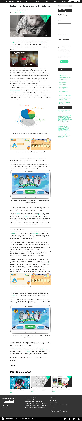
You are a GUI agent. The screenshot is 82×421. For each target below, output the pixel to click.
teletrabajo (60, 135)
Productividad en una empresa (64, 130)
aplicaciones (60, 110)
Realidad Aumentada (62, 131)
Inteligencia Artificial (62, 127)
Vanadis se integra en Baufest (30, 399)
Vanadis (18, 213)
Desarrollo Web (63, 79)
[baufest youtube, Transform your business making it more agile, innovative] (79, 419)
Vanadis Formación (64, 136)
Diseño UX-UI (62, 82)
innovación (66, 126)
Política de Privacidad (63, 55)
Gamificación (62, 84)
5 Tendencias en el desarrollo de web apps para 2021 (35, 407)
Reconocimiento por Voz (62, 132)
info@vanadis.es (53, 400)
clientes (37, 1)
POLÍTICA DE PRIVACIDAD (5, 407)
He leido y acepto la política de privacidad (65, 47)
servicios (19, 1)
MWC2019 (68, 127)
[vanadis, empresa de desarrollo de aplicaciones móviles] (2, 1)
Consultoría (62, 73)
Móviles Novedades (61, 128)
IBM (66, 125)
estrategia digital (61, 121)
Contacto (64, 1)
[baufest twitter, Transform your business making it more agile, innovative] (65, 419)
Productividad (65, 129)
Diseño (67, 119)
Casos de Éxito (65, 112)
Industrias (27, 1)
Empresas (65, 120)
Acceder (11, 392)
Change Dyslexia (36, 233)
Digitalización (60, 118)
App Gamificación (66, 110)
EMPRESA (46, 1)
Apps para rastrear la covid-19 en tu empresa (33, 401)
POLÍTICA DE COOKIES (5, 405)
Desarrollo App (68, 115)
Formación (67, 121)
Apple (59, 111)
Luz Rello (12, 42)
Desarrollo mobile (10, 1)
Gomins (27, 216)
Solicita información (74, 1)
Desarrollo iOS (68, 117)
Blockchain (60, 112)
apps (61, 111)
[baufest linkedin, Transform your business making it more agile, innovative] (74, 419)
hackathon (63, 125)
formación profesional (62, 122)
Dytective (41, 158)
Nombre (59, 20)
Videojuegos (60, 137)
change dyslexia (44, 42)
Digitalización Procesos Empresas (63, 119)
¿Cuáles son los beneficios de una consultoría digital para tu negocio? (36, 405)
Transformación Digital (65, 95)
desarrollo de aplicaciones (63, 116)
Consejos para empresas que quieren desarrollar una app (36, 403)
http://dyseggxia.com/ (15, 90)
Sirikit (69, 132)
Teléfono (60, 29)
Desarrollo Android (61, 115)
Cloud (69, 112)
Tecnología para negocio (62, 134)
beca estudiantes (65, 111)
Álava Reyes (41, 215)
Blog (55, 1)
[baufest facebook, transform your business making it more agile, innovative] (70, 419)
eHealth (61, 120)
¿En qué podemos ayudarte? (63, 39)
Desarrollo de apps (61, 117)
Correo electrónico (62, 34)
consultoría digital (66, 114)
